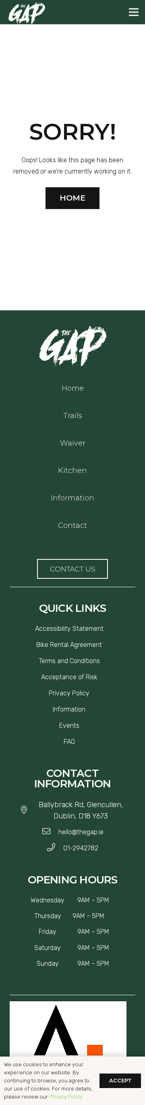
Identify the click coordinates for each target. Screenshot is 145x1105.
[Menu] (134, 12)
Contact (72, 525)
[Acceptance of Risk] (100, 677)
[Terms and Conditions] (103, 661)
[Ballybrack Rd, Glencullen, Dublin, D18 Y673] (27, 810)
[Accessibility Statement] (107, 628)
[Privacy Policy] (92, 693)
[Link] (72, 346)
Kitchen (72, 470)
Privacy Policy (66, 1097)
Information (72, 498)
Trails (72, 415)
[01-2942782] (55, 848)
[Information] (88, 709)
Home (73, 388)
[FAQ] (78, 741)
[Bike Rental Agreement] (105, 645)
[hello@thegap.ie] (50, 832)
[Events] (82, 725)
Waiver (72, 443)
